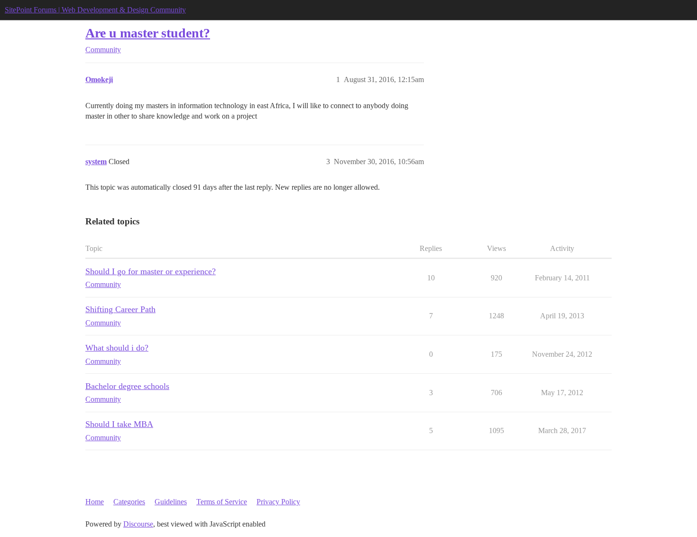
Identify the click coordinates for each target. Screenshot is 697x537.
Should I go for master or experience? (150, 271)
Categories (129, 502)
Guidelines (171, 502)
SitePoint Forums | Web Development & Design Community (95, 10)
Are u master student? (147, 33)
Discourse (138, 524)
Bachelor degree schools (127, 386)
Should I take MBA (119, 424)
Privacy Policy (278, 502)
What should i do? (116, 347)
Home (94, 502)
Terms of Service (221, 502)
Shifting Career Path (120, 309)
